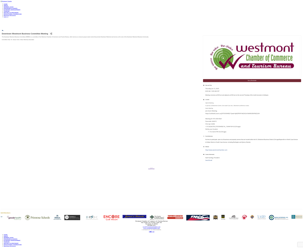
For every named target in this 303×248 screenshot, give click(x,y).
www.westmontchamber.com (151, 228)
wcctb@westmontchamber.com (151, 226)
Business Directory (10, 15)
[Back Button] (2, 30)
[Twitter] (152, 232)
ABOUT (6, 5)
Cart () (6, 16)
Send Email (208, 160)
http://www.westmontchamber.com (216, 150)
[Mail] (153, 232)
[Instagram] (150, 232)
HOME (5, 4)
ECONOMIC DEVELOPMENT (12, 9)
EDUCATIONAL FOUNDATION (13, 14)
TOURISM (6, 11)
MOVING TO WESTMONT (11, 12)
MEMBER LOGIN (8, 6)
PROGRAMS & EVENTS (10, 8)
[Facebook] (149, 232)
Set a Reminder (252, 80)
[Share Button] (51, 33)
